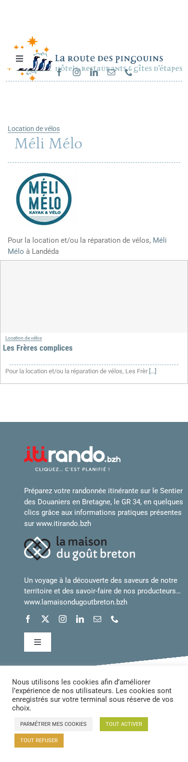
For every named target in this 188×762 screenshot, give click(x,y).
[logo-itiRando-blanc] (72, 449)
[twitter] (45, 619)
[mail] (111, 72)
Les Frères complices (38, 348)
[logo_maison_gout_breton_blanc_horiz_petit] (79, 539)
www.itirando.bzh (63, 523)
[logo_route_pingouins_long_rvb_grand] (94, 39)
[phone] (129, 72)
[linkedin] (94, 72)
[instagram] (77, 72)
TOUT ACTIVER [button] (124, 724)
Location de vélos (34, 128)
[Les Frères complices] (94, 297)
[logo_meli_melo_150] (44, 171)
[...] (152, 371)
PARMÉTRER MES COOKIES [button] (53, 724)
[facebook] (59, 72)
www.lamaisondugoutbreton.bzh (75, 602)
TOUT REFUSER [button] (39, 740)
